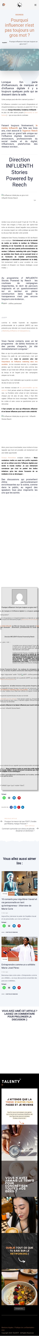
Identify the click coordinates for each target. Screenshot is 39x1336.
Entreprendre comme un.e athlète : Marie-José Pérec (20, 966)
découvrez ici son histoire (30, 619)
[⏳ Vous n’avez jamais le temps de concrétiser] (20, 1179)
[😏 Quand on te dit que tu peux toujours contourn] (20, 1215)
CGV (3, 1330)
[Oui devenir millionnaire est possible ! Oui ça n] (20, 1287)
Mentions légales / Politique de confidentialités (18, 1327)
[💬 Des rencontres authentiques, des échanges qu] (20, 1251)
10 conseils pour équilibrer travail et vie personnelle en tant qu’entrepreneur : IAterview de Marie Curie (20, 902)
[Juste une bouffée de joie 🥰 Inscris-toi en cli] (20, 1143)
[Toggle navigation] (30, 5)
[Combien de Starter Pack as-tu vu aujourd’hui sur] (20, 1106)
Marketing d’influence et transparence (16, 331)
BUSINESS (19, 15)
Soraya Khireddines (9, 458)
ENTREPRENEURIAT (13, 959)
